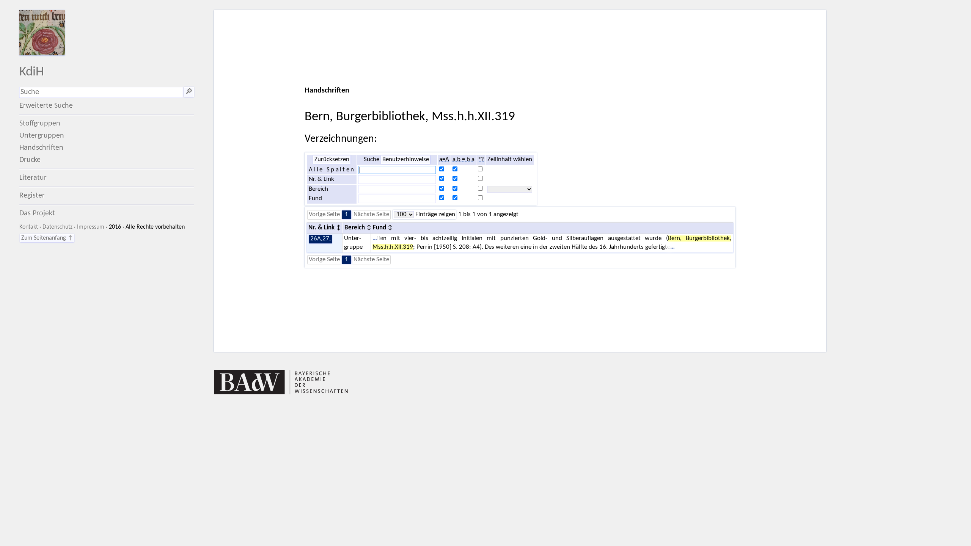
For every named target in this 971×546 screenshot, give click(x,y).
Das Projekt (37, 213)
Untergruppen (41, 136)
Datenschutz (57, 227)
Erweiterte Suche (46, 106)
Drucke (30, 160)
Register (32, 195)
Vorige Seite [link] (324, 215)
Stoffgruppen (39, 123)
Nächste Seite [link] (371, 215)
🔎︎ (189, 92)
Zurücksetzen (331, 160)
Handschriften (41, 148)
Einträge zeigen (434, 215)
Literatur (33, 178)
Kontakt (28, 227)
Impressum (90, 227)
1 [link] (346, 215)
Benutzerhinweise (405, 160)
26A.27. (320, 239)
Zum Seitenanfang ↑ (47, 238)
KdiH (31, 72)
